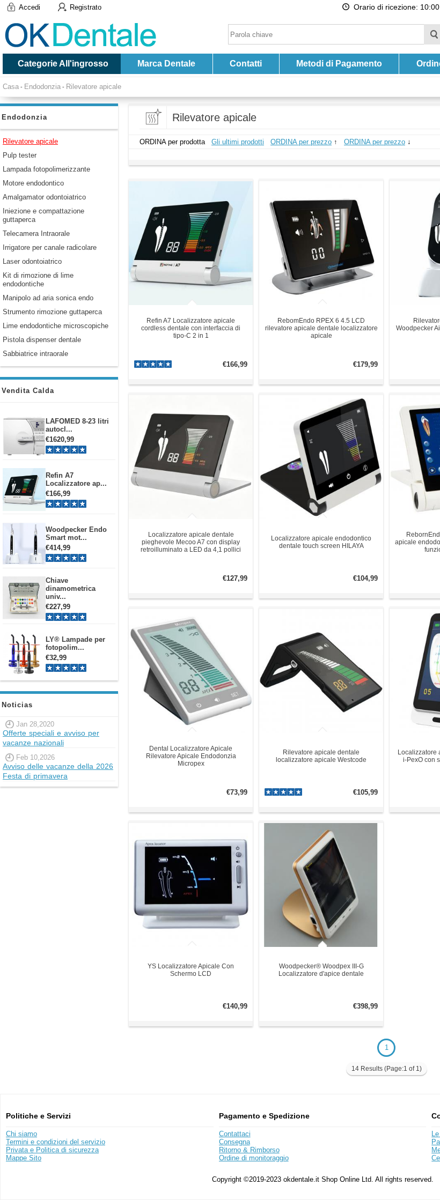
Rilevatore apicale (93, 87)
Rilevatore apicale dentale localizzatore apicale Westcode (321, 756)
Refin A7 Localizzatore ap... (76, 479)
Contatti (246, 63)
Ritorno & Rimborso (249, 1150)
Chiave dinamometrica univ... (71, 588)
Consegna (234, 1142)
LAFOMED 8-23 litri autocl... (77, 425)
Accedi (29, 7)
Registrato (85, 7)
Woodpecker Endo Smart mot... (76, 533)
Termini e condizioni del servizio (55, 1142)
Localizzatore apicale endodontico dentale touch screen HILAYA (321, 542)
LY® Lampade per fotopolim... (75, 643)
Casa (11, 87)
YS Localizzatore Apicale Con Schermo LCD (191, 969)
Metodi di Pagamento (339, 63)
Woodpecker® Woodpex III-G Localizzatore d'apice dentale (321, 969)
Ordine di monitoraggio (254, 1158)
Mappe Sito (23, 1158)
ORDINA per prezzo (301, 142)
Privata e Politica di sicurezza (52, 1150)
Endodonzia (42, 87)
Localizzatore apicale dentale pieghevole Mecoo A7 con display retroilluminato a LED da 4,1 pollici (191, 542)
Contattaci (235, 1134)
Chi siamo (21, 1134)
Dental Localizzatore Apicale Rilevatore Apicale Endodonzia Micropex (191, 756)
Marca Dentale (166, 63)
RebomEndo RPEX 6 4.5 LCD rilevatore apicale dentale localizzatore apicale (321, 328)
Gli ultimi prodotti (237, 142)
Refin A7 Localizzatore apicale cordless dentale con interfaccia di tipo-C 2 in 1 (190, 328)
